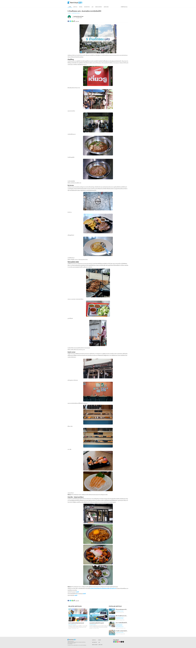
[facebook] (68, 21)
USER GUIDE (100, 644)
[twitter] (70, 21)
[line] (72, 21)
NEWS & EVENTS (95, 644)
